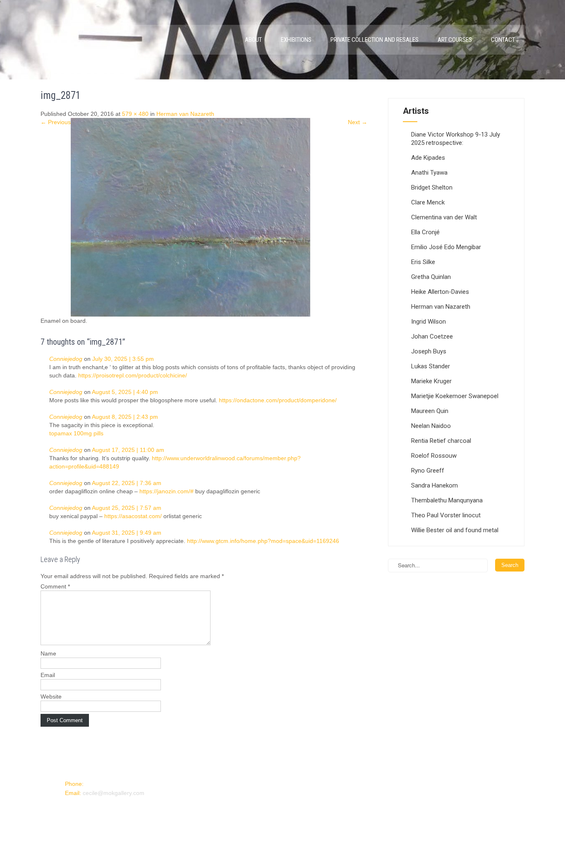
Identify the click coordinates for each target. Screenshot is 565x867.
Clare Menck (428, 202)
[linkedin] (84, 808)
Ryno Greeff (427, 470)
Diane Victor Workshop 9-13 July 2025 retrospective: (455, 139)
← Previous (56, 122)
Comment (55, 586)
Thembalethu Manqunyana (447, 500)
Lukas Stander (430, 366)
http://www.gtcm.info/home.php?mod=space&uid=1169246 (263, 541)
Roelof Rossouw (434, 455)
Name (48, 653)
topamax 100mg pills (76, 433)
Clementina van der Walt (444, 217)
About (253, 39)
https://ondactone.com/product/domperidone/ (278, 400)
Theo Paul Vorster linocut (446, 515)
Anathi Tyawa (429, 172)
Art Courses (455, 39)
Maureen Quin (429, 411)
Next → (357, 122)
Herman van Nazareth (185, 113)
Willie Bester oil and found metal (454, 530)
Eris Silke (423, 262)
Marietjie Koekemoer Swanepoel (454, 396)
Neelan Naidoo (431, 426)
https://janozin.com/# (166, 491)
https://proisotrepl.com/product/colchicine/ (132, 375)
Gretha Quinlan (431, 277)
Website (51, 696)
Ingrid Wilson (428, 321)
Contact (503, 39)
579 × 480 (135, 113)
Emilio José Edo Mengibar (446, 247)
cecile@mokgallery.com (113, 793)
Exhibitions (296, 39)
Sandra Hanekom (434, 485)
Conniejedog (65, 358)
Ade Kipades (428, 157)
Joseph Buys (428, 351)
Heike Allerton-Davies (440, 291)
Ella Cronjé (425, 232)
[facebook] (70, 808)
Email (48, 675)
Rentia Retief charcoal (441, 440)
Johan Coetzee (432, 336)
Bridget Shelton (431, 187)
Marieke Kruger (431, 381)
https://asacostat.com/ (133, 516)
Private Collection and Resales (374, 39)
